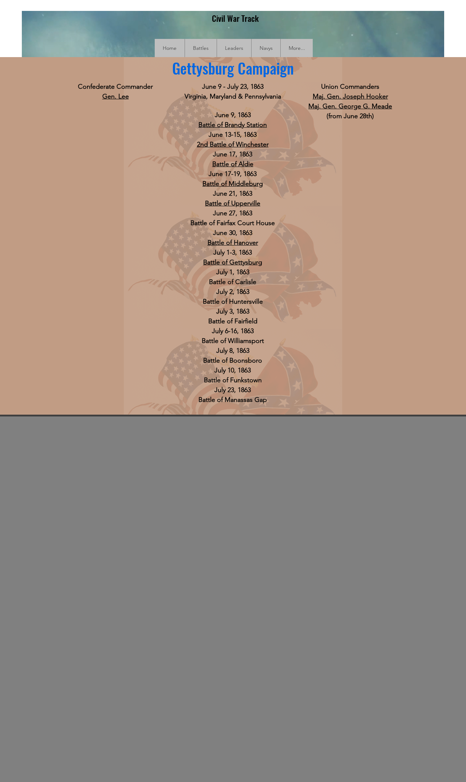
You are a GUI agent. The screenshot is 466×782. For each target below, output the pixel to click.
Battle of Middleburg (232, 184)
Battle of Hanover (233, 243)
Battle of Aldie (232, 164)
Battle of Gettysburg (232, 262)
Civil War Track (235, 18)
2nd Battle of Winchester (233, 144)
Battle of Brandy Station (232, 125)
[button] (201, 48)
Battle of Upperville (232, 203)
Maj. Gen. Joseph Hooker (350, 96)
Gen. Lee (115, 96)
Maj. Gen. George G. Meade (350, 106)
